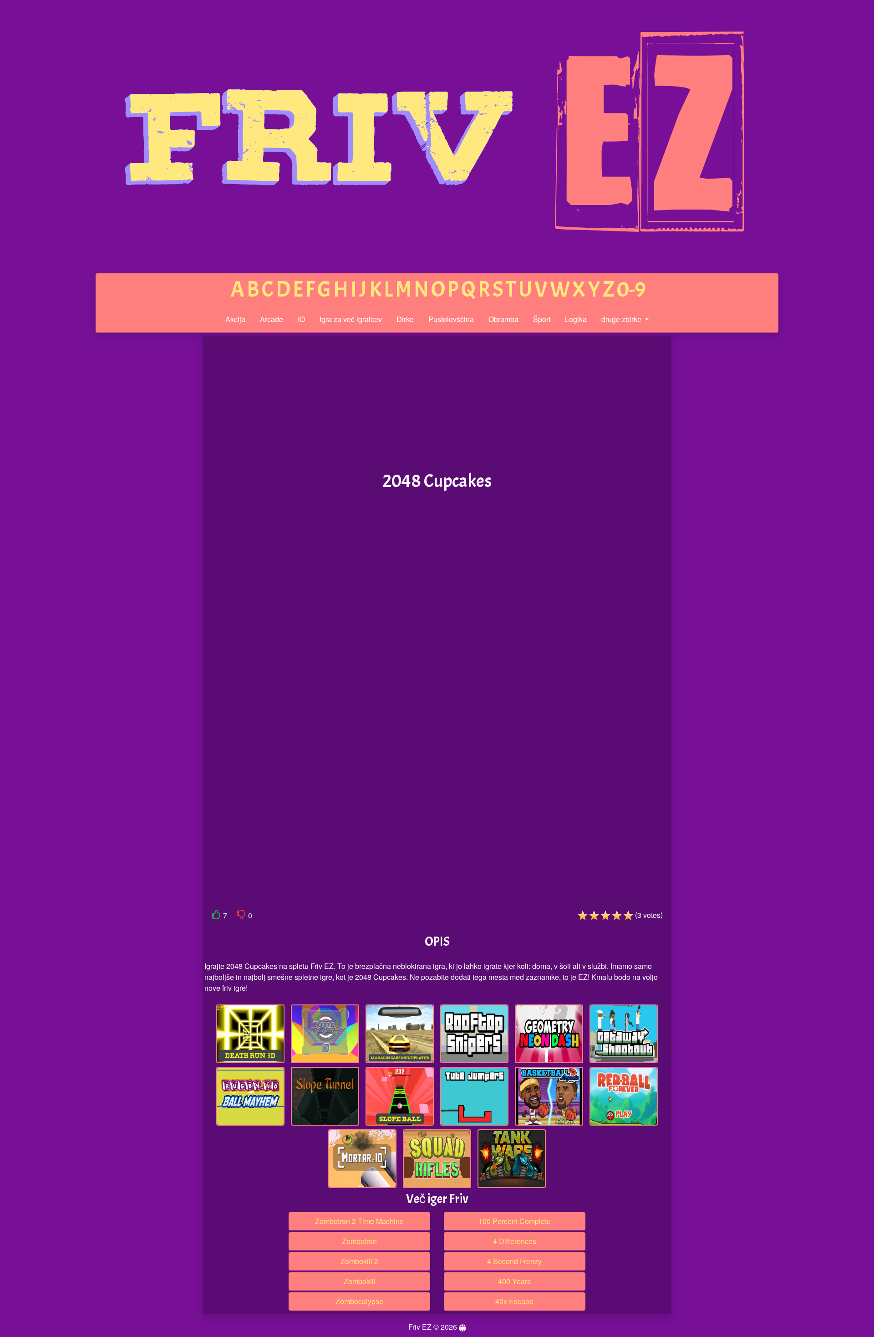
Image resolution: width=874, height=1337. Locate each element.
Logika (576, 319)
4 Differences (514, 1241)
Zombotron (359, 1241)
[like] (216, 916)
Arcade (271, 319)
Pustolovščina (451, 319)
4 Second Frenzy (514, 1261)
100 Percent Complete (514, 1221)
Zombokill (360, 1281)
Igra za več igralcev (351, 319)
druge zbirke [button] (622, 319)
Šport (541, 319)
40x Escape (514, 1301)
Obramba (503, 319)
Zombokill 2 (359, 1261)
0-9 (631, 289)
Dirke (405, 319)
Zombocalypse (359, 1301)
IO (301, 319)
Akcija (235, 319)
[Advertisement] (133, 477)
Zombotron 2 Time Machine (359, 1221)
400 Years (514, 1281)
